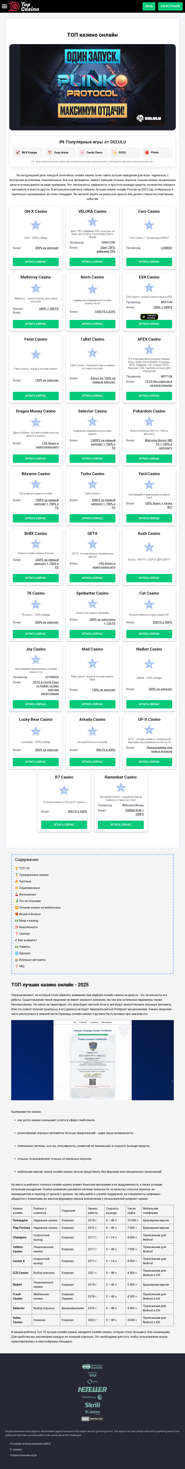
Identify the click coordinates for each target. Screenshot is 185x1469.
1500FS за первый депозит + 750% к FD (102, 444)
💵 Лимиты (22, 946)
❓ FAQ (19, 966)
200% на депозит (47, 248)
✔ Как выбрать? (26, 940)
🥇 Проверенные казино (32, 875)
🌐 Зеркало (22, 953)
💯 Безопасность (26, 927)
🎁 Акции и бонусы (28, 914)
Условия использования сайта (30, 1443)
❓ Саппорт (22, 933)
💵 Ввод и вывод (26, 920)
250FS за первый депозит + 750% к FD (46, 563)
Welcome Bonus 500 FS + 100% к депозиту (158, 444)
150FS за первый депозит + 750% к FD (46, 503)
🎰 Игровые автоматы (30, 960)
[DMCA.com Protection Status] (92, 1420)
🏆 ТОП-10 (22, 868)
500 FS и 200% (77, 811)
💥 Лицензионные (27, 888)
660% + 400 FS (49, 308)
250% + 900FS (162, 307)
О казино (16, 1449)
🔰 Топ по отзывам (28, 901)
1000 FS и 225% (104, 311)
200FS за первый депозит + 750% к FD (103, 503)
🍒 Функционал (25, 894)
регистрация (170, 6)
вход (148, 6)
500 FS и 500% (105, 750)
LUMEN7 (166, 248)
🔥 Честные (23, 881)
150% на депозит (47, 380)
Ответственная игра (23, 1455)
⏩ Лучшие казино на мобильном (37, 907)
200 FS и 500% (162, 622)
